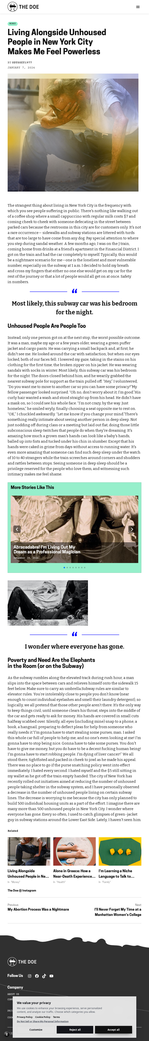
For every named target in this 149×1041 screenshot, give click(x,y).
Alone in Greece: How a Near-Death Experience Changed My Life (72, 874)
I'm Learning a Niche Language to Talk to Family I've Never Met (116, 874)
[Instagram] (29, 976)
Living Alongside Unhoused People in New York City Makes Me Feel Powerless (28, 874)
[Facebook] (37, 976)
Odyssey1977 (22, 62)
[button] (17, 529)
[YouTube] (51, 976)
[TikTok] (44, 976)
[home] (23, 7)
